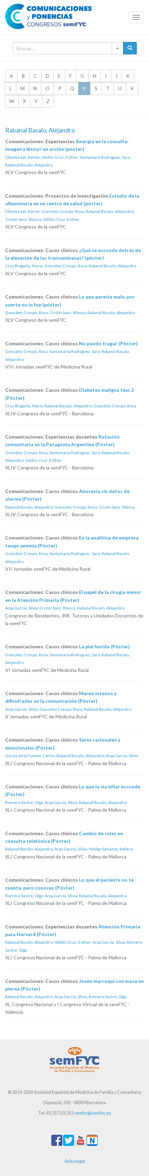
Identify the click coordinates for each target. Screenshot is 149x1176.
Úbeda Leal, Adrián (22, 157)
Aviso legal (74, 1161)
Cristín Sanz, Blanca (23, 219)
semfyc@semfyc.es (92, 1113)
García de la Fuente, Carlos (30, 755)
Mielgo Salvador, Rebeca (111, 848)
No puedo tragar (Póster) (108, 343)
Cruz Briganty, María (24, 265)
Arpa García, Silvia (21, 608)
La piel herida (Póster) (104, 646)
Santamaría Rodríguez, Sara (105, 157)
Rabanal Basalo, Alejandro (29, 164)
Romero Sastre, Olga (24, 802)
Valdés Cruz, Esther (60, 157)
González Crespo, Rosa (63, 211)
